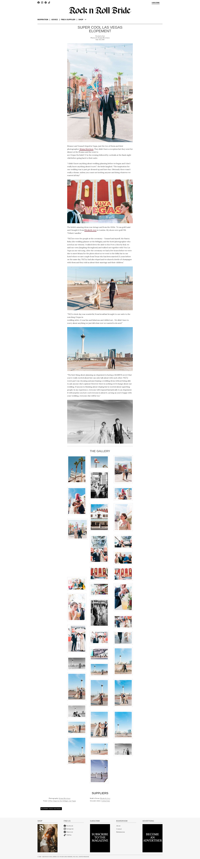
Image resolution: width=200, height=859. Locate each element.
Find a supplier (68, 19)
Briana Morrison (103, 38)
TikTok (68, 835)
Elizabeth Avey (90, 230)
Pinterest (69, 832)
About (118, 826)
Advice (54, 19)
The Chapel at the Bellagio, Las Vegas (62, 801)
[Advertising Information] (152, 838)
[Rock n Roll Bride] (100, 10)
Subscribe (156, 2)
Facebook (69, 826)
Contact (119, 829)
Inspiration (43, 19)
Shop (80, 19)
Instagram (69, 829)
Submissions (120, 832)
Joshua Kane (105, 801)
